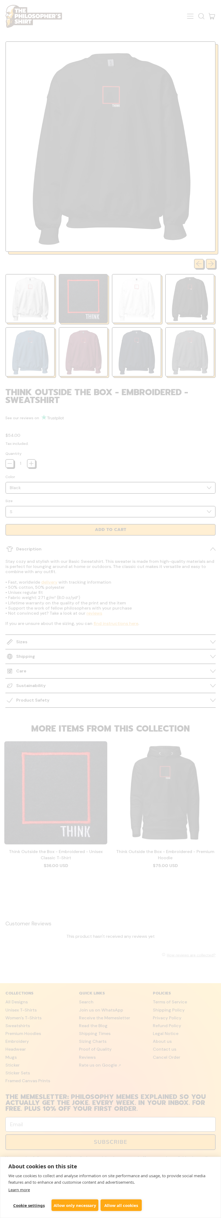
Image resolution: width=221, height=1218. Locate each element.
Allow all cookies (121, 1205)
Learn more (19, 1189)
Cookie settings (29, 1205)
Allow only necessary (75, 1205)
